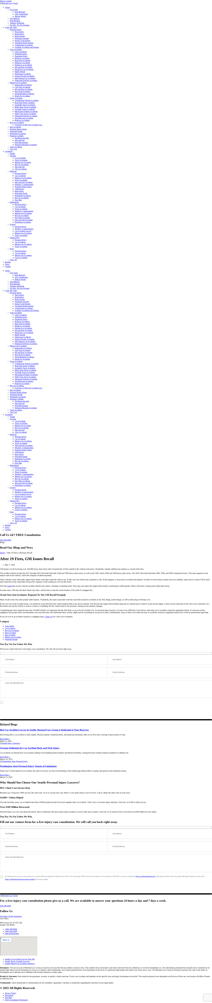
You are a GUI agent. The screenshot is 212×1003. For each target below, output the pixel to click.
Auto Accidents (16, 49)
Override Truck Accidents (25, 109)
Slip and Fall (20, 140)
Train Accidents (16, 147)
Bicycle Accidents (17, 123)
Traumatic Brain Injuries (24, 43)
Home (2, 553)
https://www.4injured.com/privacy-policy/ (20, 705)
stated (9, 586)
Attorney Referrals (17, 23)
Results (8, 262)
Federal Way (15, 238)
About (7, 7)
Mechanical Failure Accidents (26, 111)
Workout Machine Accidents (26, 145)
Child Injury (19, 189)
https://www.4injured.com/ (145, 702)
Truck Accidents (16, 98)
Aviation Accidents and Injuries (27, 47)
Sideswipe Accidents (23, 74)
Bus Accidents (15, 127)
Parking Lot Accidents (23, 65)
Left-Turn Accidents (22, 87)
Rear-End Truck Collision (25, 103)
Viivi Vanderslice (21, 14)
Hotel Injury (19, 34)
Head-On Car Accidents (24, 69)
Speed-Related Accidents (24, 94)
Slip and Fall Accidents (24, 182)
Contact (8, 266)
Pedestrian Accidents (18, 134)
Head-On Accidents (22, 96)
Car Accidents (20, 158)
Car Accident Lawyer (23, 231)
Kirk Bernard (20, 12)
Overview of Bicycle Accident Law (28, 125)
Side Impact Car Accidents (25, 78)
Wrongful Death (16, 131)
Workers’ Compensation (24, 185)
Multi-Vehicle (20, 72)
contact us (49, 617)
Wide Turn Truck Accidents (25, 114)
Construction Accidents (24, 45)
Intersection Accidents (23, 85)
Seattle (12, 154)
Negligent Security (22, 38)
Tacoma (13, 156)
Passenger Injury (21, 56)
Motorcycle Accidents (18, 83)
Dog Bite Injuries (21, 142)
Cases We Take (11, 27)
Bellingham (14, 202)
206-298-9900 (5, 540)
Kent (12, 249)
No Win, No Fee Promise (19, 25)
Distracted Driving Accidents (26, 80)
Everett (12, 224)
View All (13, 149)
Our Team (14, 10)
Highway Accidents (22, 63)
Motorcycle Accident (23, 162)
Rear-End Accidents (22, 61)
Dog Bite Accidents (22, 218)
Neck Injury (19, 32)
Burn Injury (19, 191)
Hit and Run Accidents (23, 67)
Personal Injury (16, 30)
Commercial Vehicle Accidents (27, 100)
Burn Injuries (20, 36)
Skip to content (6, 1)
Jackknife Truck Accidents (25, 105)
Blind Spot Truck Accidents (25, 107)
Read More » (5, 739)
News (7, 264)
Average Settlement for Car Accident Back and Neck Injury (30, 748)
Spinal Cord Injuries (22, 41)
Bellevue (13, 171)
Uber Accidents (21, 52)
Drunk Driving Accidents (24, 76)
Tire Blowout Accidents (24, 118)
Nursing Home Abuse (18, 129)
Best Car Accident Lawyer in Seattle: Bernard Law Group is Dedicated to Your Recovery (44, 730)
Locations (9, 151)
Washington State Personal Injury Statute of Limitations (28, 766)
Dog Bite (18, 200)
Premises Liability (17, 136)
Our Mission (15, 18)
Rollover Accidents (22, 58)
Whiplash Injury (21, 54)
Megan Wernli (20, 16)
